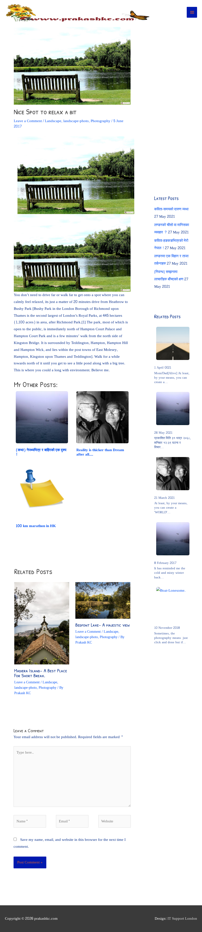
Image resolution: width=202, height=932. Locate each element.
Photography (100, 121)
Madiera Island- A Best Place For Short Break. (40, 673)
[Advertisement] (178, 96)
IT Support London (182, 918)
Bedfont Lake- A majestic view (102, 624)
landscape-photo (76, 121)
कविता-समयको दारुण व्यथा (171, 209)
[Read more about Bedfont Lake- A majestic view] (102, 601)
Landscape (53, 121)
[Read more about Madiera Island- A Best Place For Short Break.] (41, 624)
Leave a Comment (28, 121)
